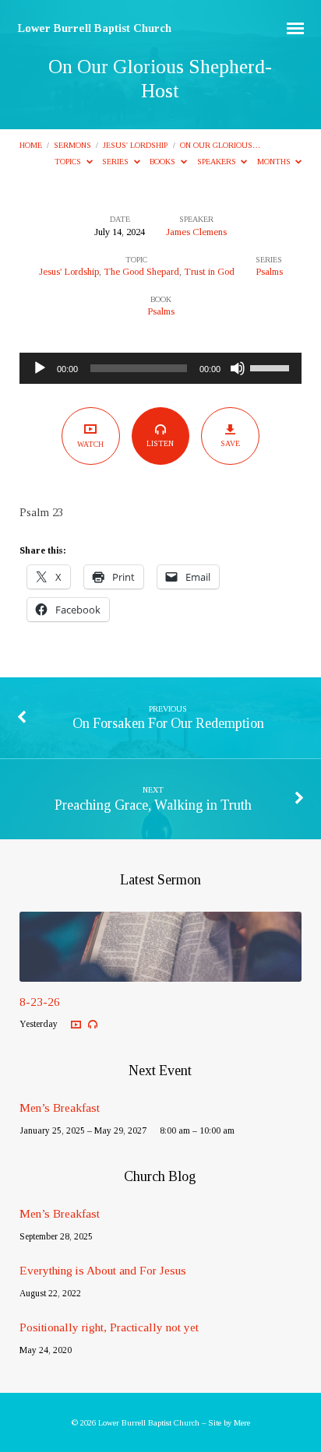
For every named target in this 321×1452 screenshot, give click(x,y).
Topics (69, 161)
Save (230, 443)
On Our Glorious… (220, 145)
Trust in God (209, 271)
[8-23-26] (160, 972)
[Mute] (237, 368)
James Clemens (196, 232)
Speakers (217, 161)
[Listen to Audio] (92, 1024)
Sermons (72, 145)
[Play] (40, 368)
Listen (160, 443)
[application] (160, 368)
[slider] (272, 367)
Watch (90, 444)
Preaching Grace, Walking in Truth (153, 805)
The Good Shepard (141, 271)
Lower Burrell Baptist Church (94, 28)
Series (116, 161)
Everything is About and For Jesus (102, 1270)
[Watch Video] (76, 1025)
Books (164, 161)
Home (30, 145)
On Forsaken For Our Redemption (168, 723)
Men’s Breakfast (59, 1107)
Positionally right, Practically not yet (109, 1327)
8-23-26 (39, 1001)
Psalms (269, 271)
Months (275, 161)
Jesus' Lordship (135, 145)
